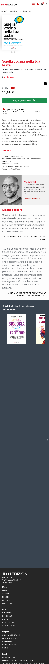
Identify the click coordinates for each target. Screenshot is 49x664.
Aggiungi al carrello (22, 100)
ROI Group (7, 616)
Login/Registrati (10, 638)
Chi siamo (7, 613)
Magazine (7, 603)
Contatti (6, 619)
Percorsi (6, 597)
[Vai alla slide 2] (14, 52)
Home (3, 11)
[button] (33, 4)
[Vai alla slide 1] (12, 52)
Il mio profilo (9, 645)
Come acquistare (11, 635)
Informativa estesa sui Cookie (17, 660)
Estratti (6, 600)
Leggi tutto (6, 150)
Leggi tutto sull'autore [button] (32, 198)
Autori (5, 594)
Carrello (7, 641)
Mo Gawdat (9, 77)
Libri (8, 11)
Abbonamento (9, 626)
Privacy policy (9, 657)
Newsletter (8, 622)
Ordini (5, 648)
